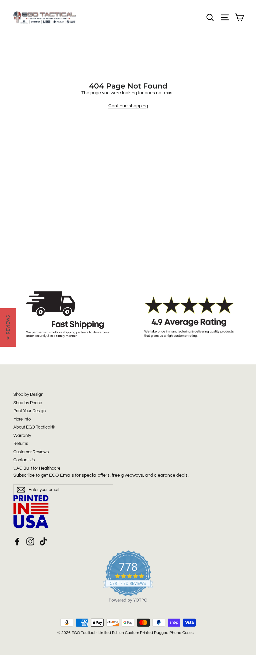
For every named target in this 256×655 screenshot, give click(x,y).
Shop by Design (28, 394)
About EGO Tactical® (34, 427)
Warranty (22, 435)
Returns (20, 443)
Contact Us (24, 460)
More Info (22, 419)
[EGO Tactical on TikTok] (43, 541)
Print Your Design (29, 410)
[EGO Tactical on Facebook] (17, 541)
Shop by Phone (27, 402)
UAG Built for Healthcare (36, 468)
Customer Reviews (31, 452)
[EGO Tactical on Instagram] (30, 541)
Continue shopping (128, 106)
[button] (8, 327)
